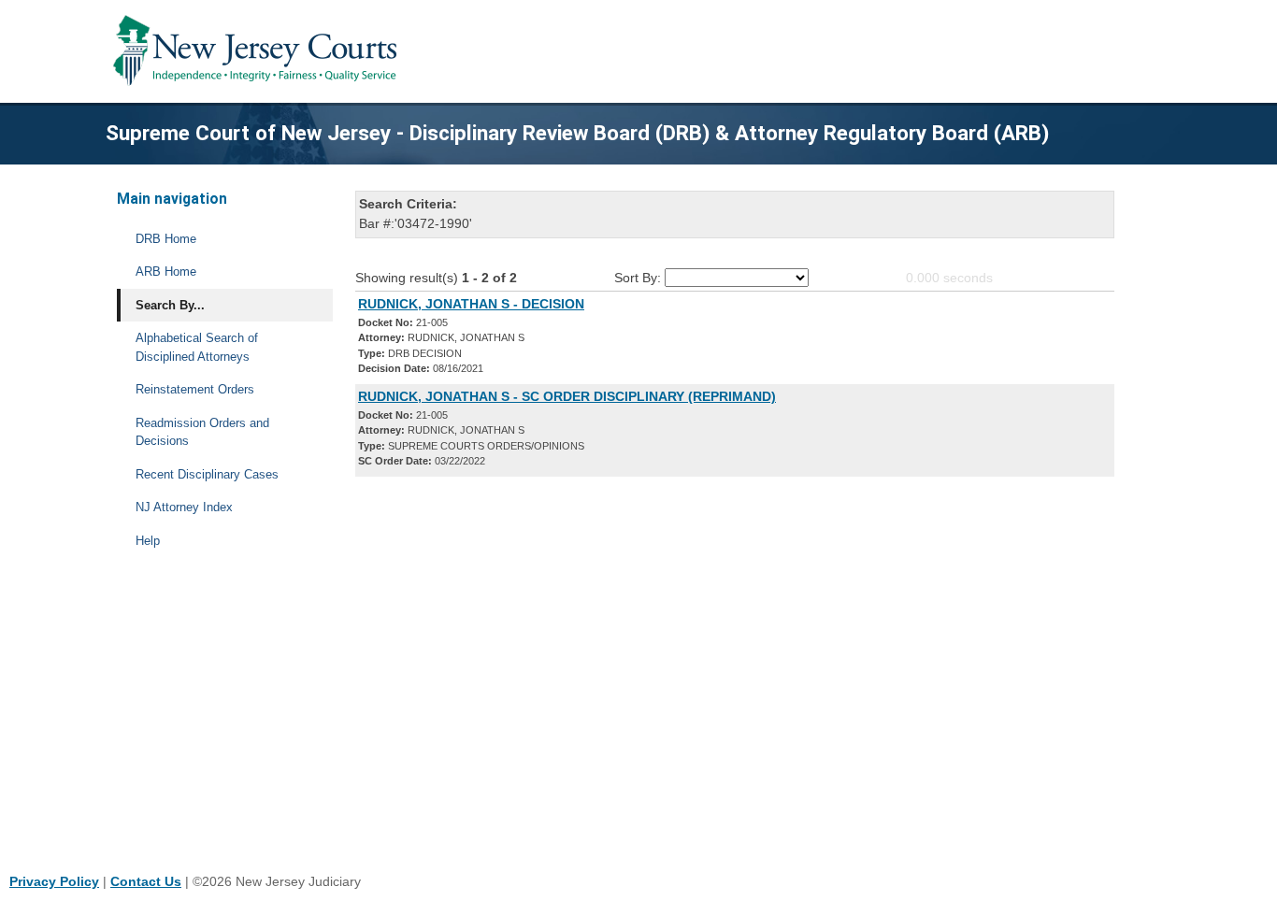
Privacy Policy (54, 881)
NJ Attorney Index (184, 507)
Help (148, 541)
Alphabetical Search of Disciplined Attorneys (197, 347)
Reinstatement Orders (195, 389)
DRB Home (166, 239)
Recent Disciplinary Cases (207, 474)
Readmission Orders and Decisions (202, 432)
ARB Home (166, 272)
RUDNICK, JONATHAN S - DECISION (471, 303)
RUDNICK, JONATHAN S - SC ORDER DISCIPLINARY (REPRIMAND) (567, 396)
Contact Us (145, 881)
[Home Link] (258, 51)
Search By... (170, 305)
